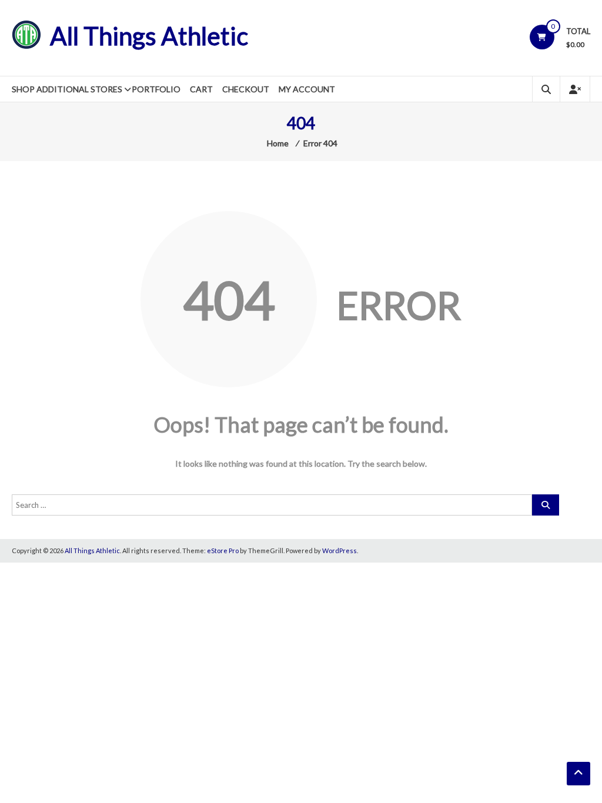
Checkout (245, 89)
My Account (307, 89)
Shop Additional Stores (67, 89)
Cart (201, 89)
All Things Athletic (149, 36)
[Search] (545, 505)
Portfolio (156, 89)
